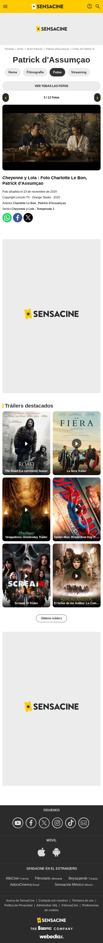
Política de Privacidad (18, 905)
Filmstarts (43, 878)
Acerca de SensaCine (20, 900)
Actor (20, 48)
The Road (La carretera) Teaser (26, 471)
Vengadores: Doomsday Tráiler (26, 537)
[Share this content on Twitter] (28, 217)
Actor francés (35, 48)
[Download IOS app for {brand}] (44, 852)
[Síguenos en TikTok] (71, 822)
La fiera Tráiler (76, 471)
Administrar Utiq (46, 905)
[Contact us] (84, 822)
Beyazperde (78, 878)
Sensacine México (69, 884)
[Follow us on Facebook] (32, 822)
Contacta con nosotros (53, 900)
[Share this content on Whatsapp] (7, 217)
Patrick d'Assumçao (57, 48)
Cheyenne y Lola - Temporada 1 (32, 209)
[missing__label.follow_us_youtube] (18, 822)
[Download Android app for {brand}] (59, 852)
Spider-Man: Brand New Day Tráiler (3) (77, 537)
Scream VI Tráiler (26, 603)
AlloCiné (12, 878)
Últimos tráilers (51, 618)
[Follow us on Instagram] (58, 822)
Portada (9, 48)
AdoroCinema (21, 884)
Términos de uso (83, 900)
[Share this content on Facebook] (17, 217)
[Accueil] (47, 6)
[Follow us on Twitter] (45, 822)
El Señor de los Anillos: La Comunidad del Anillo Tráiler (77, 603)
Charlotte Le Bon (25, 203)
